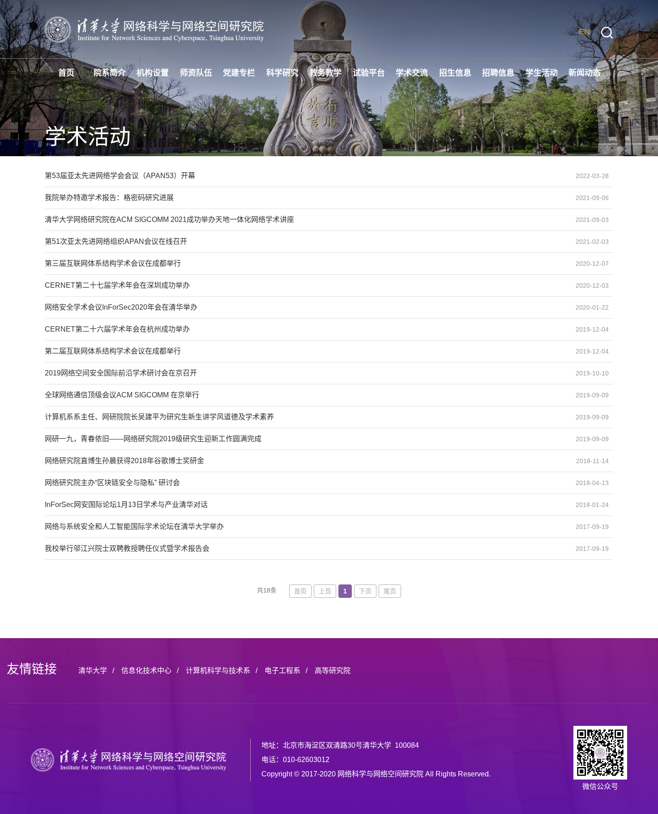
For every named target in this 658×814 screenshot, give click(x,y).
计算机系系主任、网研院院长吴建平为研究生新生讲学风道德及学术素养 (306, 417)
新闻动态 (584, 72)
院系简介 (110, 72)
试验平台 (369, 72)
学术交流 (412, 72)
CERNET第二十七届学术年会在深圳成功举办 (306, 285)
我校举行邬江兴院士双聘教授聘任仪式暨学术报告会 (306, 548)
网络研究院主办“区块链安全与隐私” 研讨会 (306, 482)
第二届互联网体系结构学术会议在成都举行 (306, 351)
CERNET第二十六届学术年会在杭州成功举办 (306, 329)
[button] (607, 33)
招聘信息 (498, 72)
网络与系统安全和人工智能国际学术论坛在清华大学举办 (306, 526)
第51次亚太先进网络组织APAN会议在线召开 (306, 241)
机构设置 (153, 72)
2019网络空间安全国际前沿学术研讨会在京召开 (306, 373)
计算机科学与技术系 (218, 670)
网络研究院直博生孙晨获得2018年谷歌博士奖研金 (306, 461)
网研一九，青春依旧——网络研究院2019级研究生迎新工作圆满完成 (306, 439)
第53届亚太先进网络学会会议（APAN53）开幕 (306, 175)
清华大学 (92, 670)
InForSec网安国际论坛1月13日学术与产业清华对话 (306, 504)
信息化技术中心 (146, 670)
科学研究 (282, 72)
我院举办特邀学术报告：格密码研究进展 (306, 197)
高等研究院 (332, 670)
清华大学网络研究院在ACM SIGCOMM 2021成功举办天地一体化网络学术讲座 (306, 219)
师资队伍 (196, 72)
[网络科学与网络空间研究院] (154, 29)
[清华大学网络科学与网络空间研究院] (128, 759)
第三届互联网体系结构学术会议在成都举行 (306, 263)
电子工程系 (282, 670)
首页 (66, 72)
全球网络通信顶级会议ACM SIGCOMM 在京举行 (306, 395)
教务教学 (325, 72)
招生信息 (455, 72)
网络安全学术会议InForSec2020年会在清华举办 (306, 307)
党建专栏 (239, 72)
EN (584, 31)
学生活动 (542, 72)
